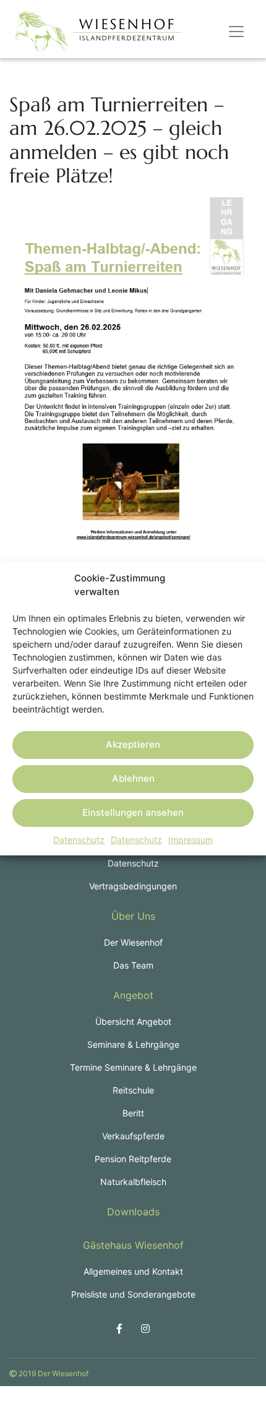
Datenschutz (79, 839)
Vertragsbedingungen (133, 886)
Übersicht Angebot (133, 1021)
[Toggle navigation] (236, 31)
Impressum (190, 839)
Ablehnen (133, 778)
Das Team (133, 965)
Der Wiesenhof (133, 942)
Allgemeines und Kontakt (133, 1271)
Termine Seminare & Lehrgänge (133, 1067)
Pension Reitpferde (133, 1159)
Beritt (133, 1113)
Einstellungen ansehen (133, 812)
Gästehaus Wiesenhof (133, 1245)
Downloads (133, 1211)
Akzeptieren (133, 744)
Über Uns (133, 916)
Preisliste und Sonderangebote (133, 1294)
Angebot (133, 995)
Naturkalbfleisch (133, 1181)
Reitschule (133, 1090)
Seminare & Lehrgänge (133, 1044)
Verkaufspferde (133, 1136)
